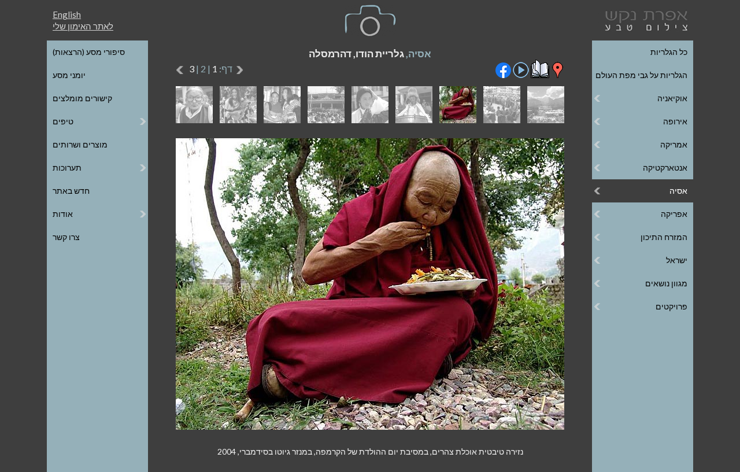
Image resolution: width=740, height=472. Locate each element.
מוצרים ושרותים (80, 144)
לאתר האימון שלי (83, 26)
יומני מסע (69, 75)
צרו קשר (66, 237)
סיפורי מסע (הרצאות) (89, 52)
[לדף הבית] (644, 19)
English (67, 14)
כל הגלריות (668, 52)
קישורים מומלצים (82, 98)
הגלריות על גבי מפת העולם (641, 75)
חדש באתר (71, 191)
